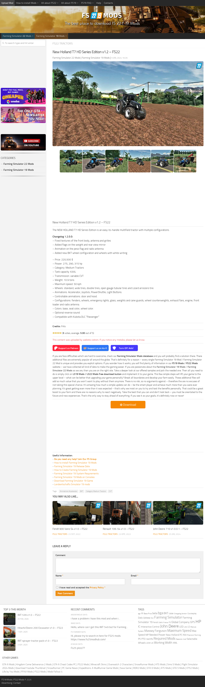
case (171, 613)
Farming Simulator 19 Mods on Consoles (74, 477)
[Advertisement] (128, 197)
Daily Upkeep (144, 617)
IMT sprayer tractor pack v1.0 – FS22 (38, 640)
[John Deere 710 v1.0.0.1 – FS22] (178, 513)
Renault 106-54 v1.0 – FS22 (118, 528)
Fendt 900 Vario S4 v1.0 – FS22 (70, 528)
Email (134, 575)
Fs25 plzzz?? (78, 647)
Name (59, 575)
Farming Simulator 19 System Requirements (76, 473)
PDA (185, 635)
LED (181, 626)
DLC (152, 618)
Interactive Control (150, 626)
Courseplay (191, 613)
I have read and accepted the (82, 587)
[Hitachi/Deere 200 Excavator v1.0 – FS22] (9, 632)
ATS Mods (160, 664)
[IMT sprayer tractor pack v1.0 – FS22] (9, 645)
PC (181, 635)
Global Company (180, 622)
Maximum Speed (179, 631)
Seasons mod (181, 639)
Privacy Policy (97, 587)
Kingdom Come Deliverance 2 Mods (33, 664)
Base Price (148, 614)
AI (142, 613)
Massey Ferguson (155, 630)
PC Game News (70, 668)
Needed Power (157, 634)
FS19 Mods (7, 679)
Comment (60, 555)
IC (139, 626)
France (165, 622)
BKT (81, 491)
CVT (110, 491)
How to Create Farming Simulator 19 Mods (75, 469)
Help (98, 3)
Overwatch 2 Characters (120, 664)
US (152, 643)
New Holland (172, 635)
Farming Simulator (168, 617)
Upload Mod (7, 3)
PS (139, 638)
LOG (185, 627)
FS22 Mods (83, 664)
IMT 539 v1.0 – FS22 (29, 614)
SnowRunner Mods (144, 664)
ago (139, 614)
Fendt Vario (158, 622)
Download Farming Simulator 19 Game (73, 480)
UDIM (148, 643)
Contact (17, 683)
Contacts (108, 3)
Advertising (7, 683)
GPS (192, 622)
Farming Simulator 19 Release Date (72, 466)
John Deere (169, 626)
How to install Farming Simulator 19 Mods (75, 462)
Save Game (125, 668)
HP (198, 621)
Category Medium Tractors (96, 491)
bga (160, 613)
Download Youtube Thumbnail (30, 668)
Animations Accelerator (68, 491)
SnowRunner (53, 668)
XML (175, 642)
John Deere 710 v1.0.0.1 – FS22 (170, 528)
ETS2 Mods (192, 668)
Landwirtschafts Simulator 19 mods (72, 484)
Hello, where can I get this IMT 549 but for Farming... (99, 627)
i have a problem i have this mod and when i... (95, 618)
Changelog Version (180, 614)
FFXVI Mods (27, 671)
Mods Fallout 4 (55, 671)
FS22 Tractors (63, 43)
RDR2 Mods (139, 668)
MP (147, 634)
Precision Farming (194, 635)
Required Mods (164, 639)
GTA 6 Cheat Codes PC (64, 664)
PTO (143, 638)
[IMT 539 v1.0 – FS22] (9, 619)
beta (154, 613)
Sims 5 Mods (173, 664)
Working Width (163, 642)
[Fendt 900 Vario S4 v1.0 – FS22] (78, 513)
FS (170, 622)
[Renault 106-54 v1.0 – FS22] (128, 513)
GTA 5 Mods (179, 668)
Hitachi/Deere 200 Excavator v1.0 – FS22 (40, 627)
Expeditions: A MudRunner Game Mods (98, 668)
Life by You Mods (10, 671)
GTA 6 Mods (8, 664)
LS (189, 626)
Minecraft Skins (98, 664)
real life (149, 639)
